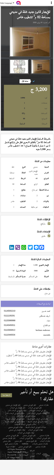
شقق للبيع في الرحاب (35, 407)
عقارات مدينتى (44, 435)
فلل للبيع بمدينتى (31, 441)
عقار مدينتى (7, 441)
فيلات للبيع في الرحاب (35, 429)
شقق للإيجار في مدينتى (13, 405)
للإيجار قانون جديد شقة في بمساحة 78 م (32, 378)
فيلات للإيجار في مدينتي (17, 429)
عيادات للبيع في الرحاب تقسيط (36, 427)
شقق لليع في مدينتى (29, 405)
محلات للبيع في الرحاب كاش (36, 413)
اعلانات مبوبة (10, 446)
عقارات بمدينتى (41, 446)
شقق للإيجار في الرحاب (17, 407)
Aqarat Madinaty (14, 452)
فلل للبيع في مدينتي (12, 435)
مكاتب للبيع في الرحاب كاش (15, 413)
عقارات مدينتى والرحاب (40, 443)
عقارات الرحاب (45, 441)
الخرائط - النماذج (32, 453)
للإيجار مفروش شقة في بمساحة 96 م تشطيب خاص (27, 370)
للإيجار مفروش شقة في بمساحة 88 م (33, 374)
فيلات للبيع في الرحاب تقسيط (37, 421)
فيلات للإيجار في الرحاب (26, 432)
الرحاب (38, 453)
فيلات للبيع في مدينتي (15, 427)
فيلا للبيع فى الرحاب (26, 438)
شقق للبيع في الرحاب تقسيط (15, 418)
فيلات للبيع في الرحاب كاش (17, 410)
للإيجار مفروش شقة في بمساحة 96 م (33, 366)
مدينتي (44, 453)
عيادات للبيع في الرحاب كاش (26, 416)
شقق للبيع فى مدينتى (29, 435)
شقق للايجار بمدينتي (9, 438)
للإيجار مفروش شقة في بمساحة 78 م (33, 351)
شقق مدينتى (18, 441)
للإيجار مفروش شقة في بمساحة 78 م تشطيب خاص (27, 363)
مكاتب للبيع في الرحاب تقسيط (26, 424)
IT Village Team (13, 457)
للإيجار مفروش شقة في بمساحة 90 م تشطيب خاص (27, 382)
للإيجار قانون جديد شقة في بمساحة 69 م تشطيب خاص (28, 357)
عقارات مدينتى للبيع (11, 443)
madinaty (25, 443)
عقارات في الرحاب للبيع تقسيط (37, 418)
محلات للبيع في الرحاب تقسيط (15, 421)
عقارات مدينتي (44, 405)
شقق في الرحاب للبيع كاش (37, 410)
